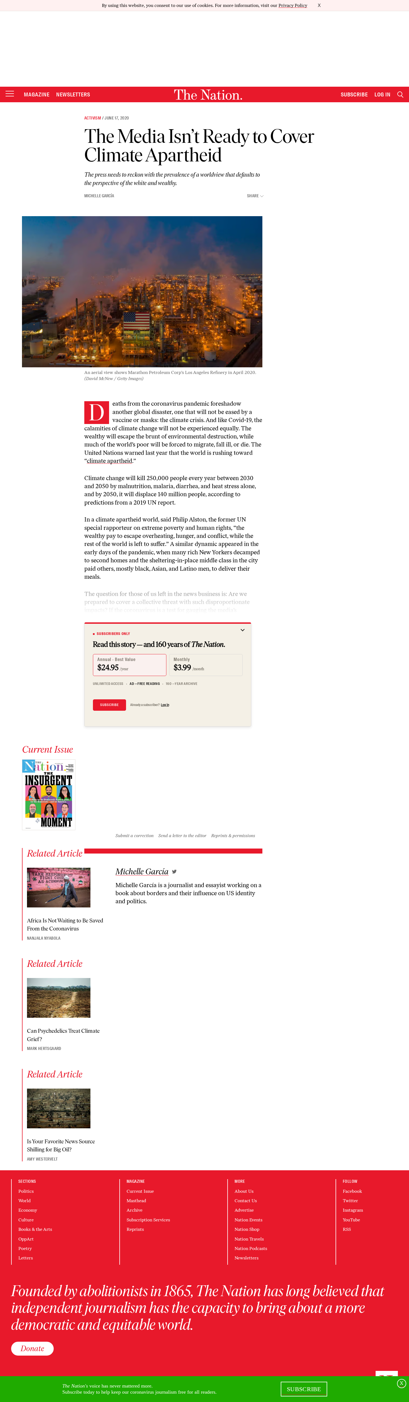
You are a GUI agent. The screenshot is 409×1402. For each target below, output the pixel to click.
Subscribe (354, 94)
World (24, 1200)
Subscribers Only (113, 634)
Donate (32, 1348)
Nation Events (248, 1220)
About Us (244, 1191)
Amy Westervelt (42, 1159)
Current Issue (140, 1191)
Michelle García (99, 196)
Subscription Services (148, 1220)
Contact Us (246, 1200)
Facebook (352, 1191)
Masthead (136, 1200)
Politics (26, 1191)
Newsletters (73, 94)
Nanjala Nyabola (44, 938)
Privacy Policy (293, 5)
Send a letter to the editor (182, 835)
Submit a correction (134, 835)
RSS (347, 1229)
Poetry (25, 1248)
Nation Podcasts (251, 1248)
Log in (165, 705)
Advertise (244, 1210)
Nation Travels (249, 1239)
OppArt (26, 1239)
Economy (27, 1210)
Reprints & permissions (233, 835)
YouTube (351, 1220)
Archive (134, 1210)
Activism (92, 118)
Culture (26, 1220)
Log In (382, 94)
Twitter (350, 1200)
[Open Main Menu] (10, 94)
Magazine (37, 94)
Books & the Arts (35, 1229)
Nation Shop (247, 1229)
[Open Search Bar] (400, 94)
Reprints (135, 1229)
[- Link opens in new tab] (174, 872)
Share (253, 196)
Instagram (353, 1210)
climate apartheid (109, 460)
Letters (25, 1258)
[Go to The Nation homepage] (208, 94)
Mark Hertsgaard (44, 1048)
